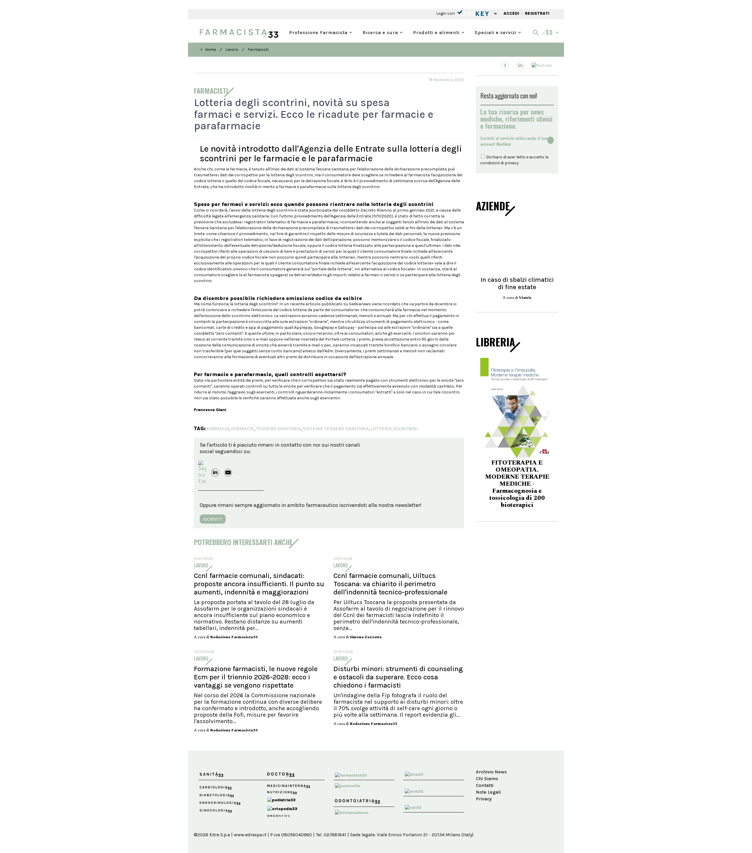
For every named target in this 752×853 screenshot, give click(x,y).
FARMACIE (242, 428)
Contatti (485, 785)
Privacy (484, 799)
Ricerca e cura (381, 32)
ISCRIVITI (212, 519)
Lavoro (231, 49)
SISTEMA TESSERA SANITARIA (336, 428)
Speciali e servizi (496, 32)
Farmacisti (258, 49)
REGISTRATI (537, 13)
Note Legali (488, 792)
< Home (208, 49)
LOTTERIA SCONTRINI (394, 428)
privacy (512, 162)
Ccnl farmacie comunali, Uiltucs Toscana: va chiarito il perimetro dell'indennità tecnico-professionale (390, 584)
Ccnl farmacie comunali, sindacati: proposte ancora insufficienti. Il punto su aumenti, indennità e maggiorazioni (259, 584)
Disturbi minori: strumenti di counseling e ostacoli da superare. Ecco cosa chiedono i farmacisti (398, 677)
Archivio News (491, 772)
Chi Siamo (487, 778)
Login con (446, 13)
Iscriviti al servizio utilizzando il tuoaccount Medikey (514, 141)
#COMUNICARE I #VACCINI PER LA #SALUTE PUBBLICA (546, 480)
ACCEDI (511, 13)
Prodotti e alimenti (437, 32)
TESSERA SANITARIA (278, 428)
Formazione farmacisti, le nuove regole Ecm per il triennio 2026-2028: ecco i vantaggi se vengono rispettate (256, 677)
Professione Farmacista (319, 32)
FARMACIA (218, 428)
